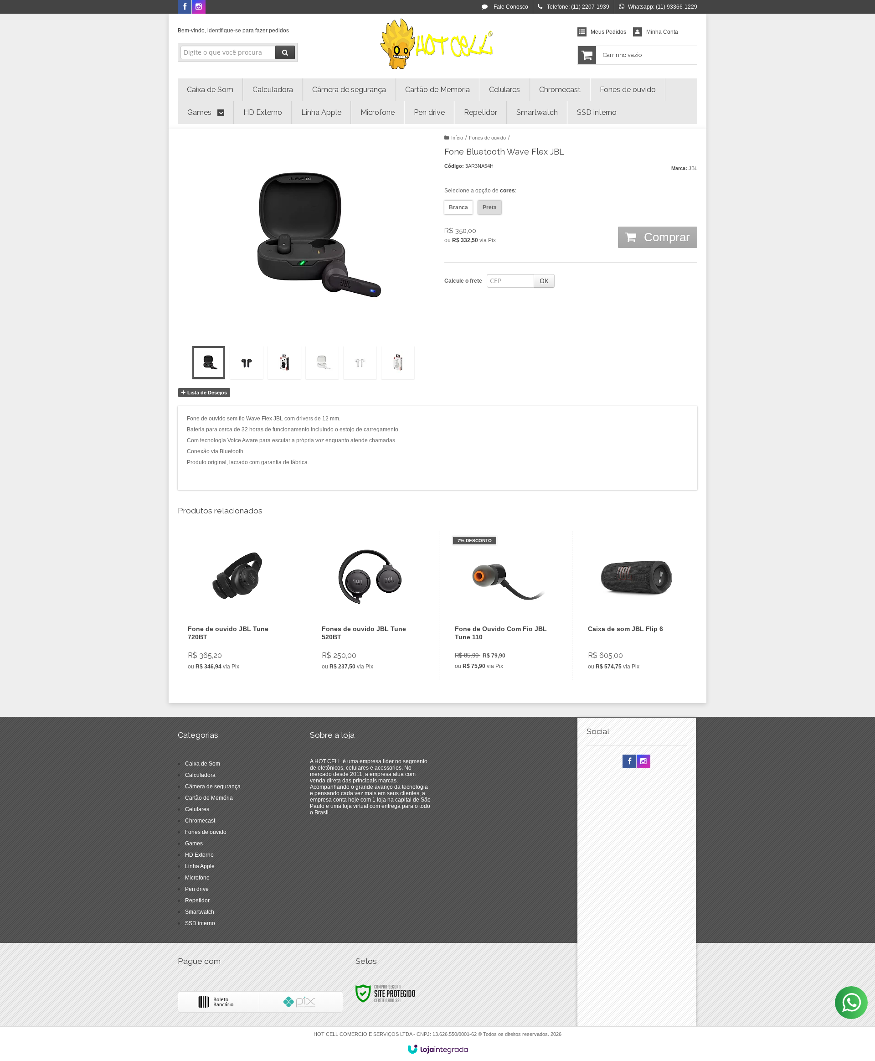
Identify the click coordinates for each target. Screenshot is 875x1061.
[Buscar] (285, 52)
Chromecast (200, 821)
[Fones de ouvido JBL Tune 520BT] (370, 605)
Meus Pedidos (608, 32)
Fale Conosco (510, 7)
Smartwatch (199, 912)
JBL (693, 168)
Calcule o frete (463, 281)
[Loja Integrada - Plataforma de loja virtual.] (438, 1049)
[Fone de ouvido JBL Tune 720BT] (236, 605)
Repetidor (197, 900)
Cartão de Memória (209, 798)
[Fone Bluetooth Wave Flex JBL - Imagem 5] (360, 362)
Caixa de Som (202, 764)
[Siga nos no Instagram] (199, 7)
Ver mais (242, 638)
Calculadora (200, 775)
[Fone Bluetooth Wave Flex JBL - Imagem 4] (322, 362)
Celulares (197, 809)
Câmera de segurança (213, 786)
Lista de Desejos (206, 392)
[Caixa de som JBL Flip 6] (636, 605)
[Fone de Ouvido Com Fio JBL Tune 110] (503, 605)
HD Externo (199, 855)
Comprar (665, 237)
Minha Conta (662, 32)
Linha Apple (200, 866)
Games (194, 843)
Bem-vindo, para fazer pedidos (233, 30)
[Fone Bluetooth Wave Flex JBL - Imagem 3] (284, 362)
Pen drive (197, 889)
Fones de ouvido (487, 137)
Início (457, 137)
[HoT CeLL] (437, 43)
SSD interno (200, 923)
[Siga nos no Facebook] (184, 7)
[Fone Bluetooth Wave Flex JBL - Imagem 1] (208, 362)
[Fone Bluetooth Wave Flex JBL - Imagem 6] (397, 362)
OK (544, 280)
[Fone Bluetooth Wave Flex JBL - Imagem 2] (246, 362)
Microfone (197, 878)
